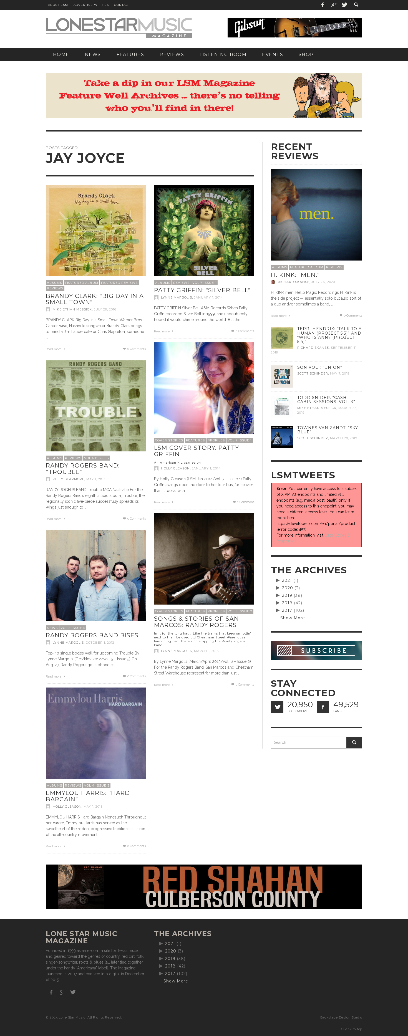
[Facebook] (323, 5)
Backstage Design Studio (341, 1017)
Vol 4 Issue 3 (96, 785)
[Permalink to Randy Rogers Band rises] (96, 579)
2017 (287, 610)
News (52, 628)
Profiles (216, 440)
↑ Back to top (351, 1029)
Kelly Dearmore (68, 479)
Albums (54, 283)
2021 (287, 580)
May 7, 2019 (339, 373)
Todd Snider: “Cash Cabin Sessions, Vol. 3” (326, 399)
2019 (287, 595)
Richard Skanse (293, 282)
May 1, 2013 (95, 479)
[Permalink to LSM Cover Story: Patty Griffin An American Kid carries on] (204, 392)
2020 (287, 587)
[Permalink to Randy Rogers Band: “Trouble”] (96, 409)
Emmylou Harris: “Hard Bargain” (88, 796)
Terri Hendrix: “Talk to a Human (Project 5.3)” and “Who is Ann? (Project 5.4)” (329, 335)
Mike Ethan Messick (72, 309)
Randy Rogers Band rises (92, 635)
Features (195, 440)
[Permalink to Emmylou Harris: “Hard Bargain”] (96, 737)
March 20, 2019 (343, 438)
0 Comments (136, 349)
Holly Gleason (175, 468)
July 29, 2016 (105, 309)
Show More (292, 617)
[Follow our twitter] (277, 707)
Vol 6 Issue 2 (240, 611)
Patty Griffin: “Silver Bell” (202, 290)
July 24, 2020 (323, 282)
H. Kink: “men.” (295, 274)
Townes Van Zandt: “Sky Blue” (327, 429)
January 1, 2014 (208, 297)
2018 (287, 602)
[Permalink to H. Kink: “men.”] (316, 214)
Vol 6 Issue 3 (96, 458)
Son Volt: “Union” (319, 367)
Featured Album (81, 283)
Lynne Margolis (176, 297)
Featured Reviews (119, 283)
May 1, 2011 (93, 806)
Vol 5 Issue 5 (73, 628)
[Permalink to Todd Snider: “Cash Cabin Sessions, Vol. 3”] (282, 406)
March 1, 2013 (206, 651)
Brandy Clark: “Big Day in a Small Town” (95, 299)
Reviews (55, 288)
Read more (54, 349)
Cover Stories (169, 440)
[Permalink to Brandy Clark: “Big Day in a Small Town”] (96, 234)
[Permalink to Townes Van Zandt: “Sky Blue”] (282, 436)
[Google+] (333, 5)
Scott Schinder (312, 373)
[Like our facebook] (323, 707)
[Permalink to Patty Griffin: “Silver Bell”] (204, 234)
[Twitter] (344, 5)
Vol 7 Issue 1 (204, 283)
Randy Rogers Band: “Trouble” (83, 468)
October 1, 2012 (100, 643)
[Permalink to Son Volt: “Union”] (282, 376)
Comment (245, 502)
